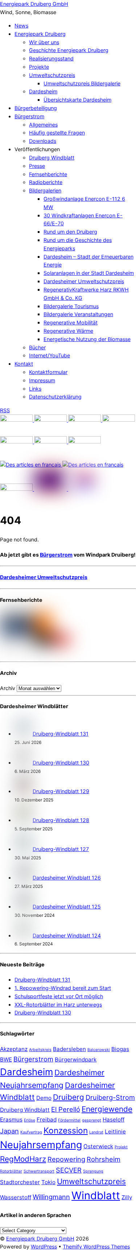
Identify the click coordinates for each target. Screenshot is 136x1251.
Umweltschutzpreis (52, 75)
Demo (43, 1097)
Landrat (96, 1132)
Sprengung (93, 1171)
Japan (9, 1131)
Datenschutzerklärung (55, 396)
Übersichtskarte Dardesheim (77, 100)
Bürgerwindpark (75, 1059)
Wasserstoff (15, 1197)
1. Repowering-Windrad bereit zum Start (63, 988)
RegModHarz (23, 1158)
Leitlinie (115, 1131)
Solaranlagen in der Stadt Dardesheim (89, 273)
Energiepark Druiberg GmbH (40, 1238)
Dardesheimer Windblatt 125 (67, 906)
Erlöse (29, 1120)
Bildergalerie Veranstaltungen (78, 314)
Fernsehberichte (48, 174)
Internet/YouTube (49, 355)
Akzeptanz (14, 1049)
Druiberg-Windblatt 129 (61, 791)
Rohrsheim (103, 1159)
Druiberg (68, 1097)
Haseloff (113, 1119)
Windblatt (95, 1195)
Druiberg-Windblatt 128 (61, 820)
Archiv (7, 688)
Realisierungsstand (51, 58)
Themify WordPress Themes (96, 1246)
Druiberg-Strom (110, 1097)
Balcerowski (98, 1049)
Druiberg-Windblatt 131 (60, 734)
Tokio (48, 1182)
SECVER (69, 1170)
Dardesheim (43, 91)
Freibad (47, 1119)
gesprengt (91, 1120)
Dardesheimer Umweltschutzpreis (84, 281)
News (21, 25)
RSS (5, 410)
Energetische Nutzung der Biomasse (87, 339)
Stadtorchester (20, 1182)
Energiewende (107, 1109)
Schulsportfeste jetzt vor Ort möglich (59, 996)
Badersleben (69, 1049)
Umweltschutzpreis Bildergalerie (82, 83)
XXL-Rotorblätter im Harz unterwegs (58, 1004)
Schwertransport (39, 1171)
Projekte (39, 67)
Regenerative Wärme (68, 331)
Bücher (37, 347)
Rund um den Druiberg (70, 232)
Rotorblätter (11, 1171)
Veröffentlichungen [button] (37, 149)
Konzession (66, 1130)
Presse (37, 166)
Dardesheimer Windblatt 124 (67, 935)
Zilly (126, 1197)
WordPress (44, 1246)
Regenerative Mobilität (71, 322)
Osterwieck (98, 1146)
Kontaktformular (48, 372)
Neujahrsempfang (41, 1145)
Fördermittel (69, 1120)
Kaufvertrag (31, 1132)
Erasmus (11, 1119)
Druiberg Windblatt (51, 157)
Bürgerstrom (29, 116)
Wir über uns (44, 42)
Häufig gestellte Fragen (57, 132)
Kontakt (24, 364)
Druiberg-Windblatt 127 (61, 849)
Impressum (42, 380)
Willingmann (51, 1197)
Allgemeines (43, 125)
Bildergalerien (45, 190)
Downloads (42, 141)
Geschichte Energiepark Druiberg (68, 50)
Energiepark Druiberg (40, 34)
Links (35, 389)
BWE (6, 1059)
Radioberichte (45, 182)
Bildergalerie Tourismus (71, 306)
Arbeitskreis (40, 1049)
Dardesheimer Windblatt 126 (67, 878)
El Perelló (65, 1109)
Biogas (120, 1049)
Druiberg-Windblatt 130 (61, 762)
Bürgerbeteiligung (36, 108)
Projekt (121, 1147)
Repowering (66, 1159)
